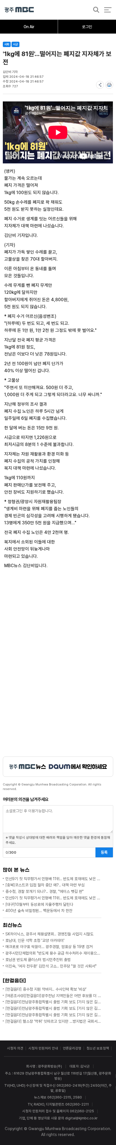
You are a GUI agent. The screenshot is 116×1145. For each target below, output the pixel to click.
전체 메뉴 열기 (107, 10)
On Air (29, 27)
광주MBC (19, 9)
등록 (104, 852)
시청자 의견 (15, 1048)
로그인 (87, 27)
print (109, 85)
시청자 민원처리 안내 (43, 1048)
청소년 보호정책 (97, 1048)
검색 (94, 10)
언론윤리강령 (72, 1048)
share (100, 85)
